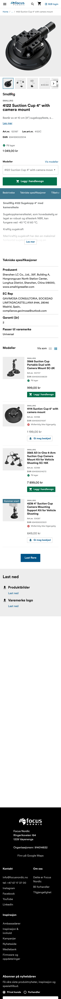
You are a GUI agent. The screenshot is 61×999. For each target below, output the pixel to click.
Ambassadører (12, 923)
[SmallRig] (9, 94)
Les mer (7, 123)
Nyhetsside (9, 944)
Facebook (9, 893)
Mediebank (9, 949)
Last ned (13, 593)
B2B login (53, 4)
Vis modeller (51, 161)
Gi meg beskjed (42, 438)
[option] (8, 83)
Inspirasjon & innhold (10, 931)
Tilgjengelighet (42, 892)
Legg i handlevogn (32, 181)
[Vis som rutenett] (50, 348)
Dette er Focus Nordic (42, 879)
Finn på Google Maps (30, 855)
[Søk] (32, 4)
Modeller (8, 161)
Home (5, 12)
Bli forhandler (41, 887)
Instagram (9, 888)
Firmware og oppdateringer (11, 957)
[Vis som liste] (55, 348)
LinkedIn (8, 904)
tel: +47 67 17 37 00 (14, 883)
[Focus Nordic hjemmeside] (17, 4)
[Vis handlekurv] (39, 4)
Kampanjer (9, 938)
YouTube (8, 899)
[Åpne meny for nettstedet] (7, 4)
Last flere (30, 558)
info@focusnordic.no (15, 877)
